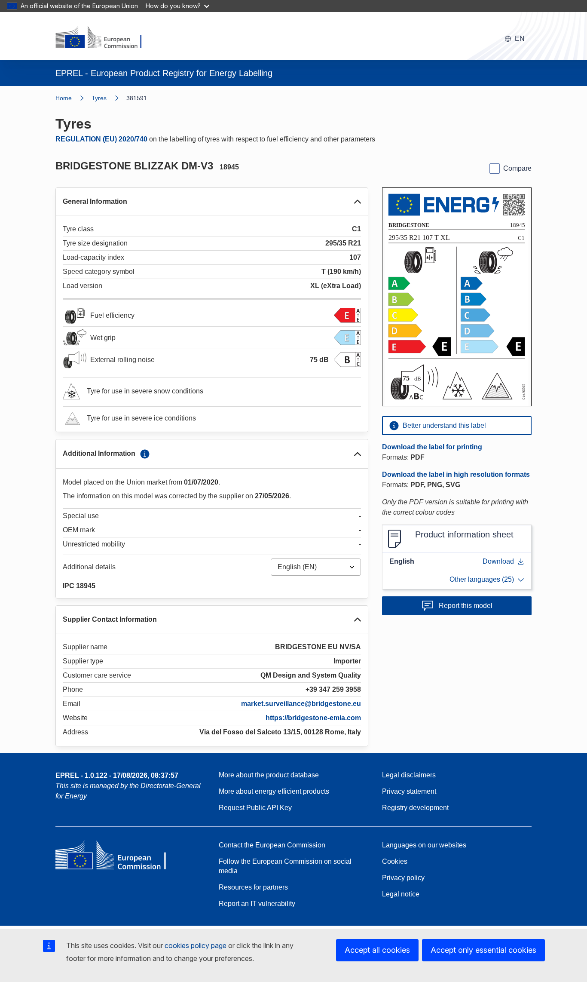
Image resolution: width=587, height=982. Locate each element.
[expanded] (357, 202)
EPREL (116, 775)
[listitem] (109, 98)
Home (63, 98)
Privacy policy (403, 877)
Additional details (89, 567)
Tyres (99, 98)
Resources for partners (253, 887)
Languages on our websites (424, 845)
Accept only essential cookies (483, 949)
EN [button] (520, 38)
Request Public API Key (255, 807)
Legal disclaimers (409, 775)
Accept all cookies (377, 949)
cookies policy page (195, 945)
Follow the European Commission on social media (285, 866)
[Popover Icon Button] (145, 454)
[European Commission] (104, 38)
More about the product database (269, 775)
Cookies (394, 861)
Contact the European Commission (272, 845)
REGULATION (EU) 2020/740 (101, 139)
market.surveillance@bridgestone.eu (301, 703)
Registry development (415, 807)
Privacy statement (409, 791)
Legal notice (400, 894)
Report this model (465, 605)
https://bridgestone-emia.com (313, 717)
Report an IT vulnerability (257, 903)
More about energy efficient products (274, 791)
